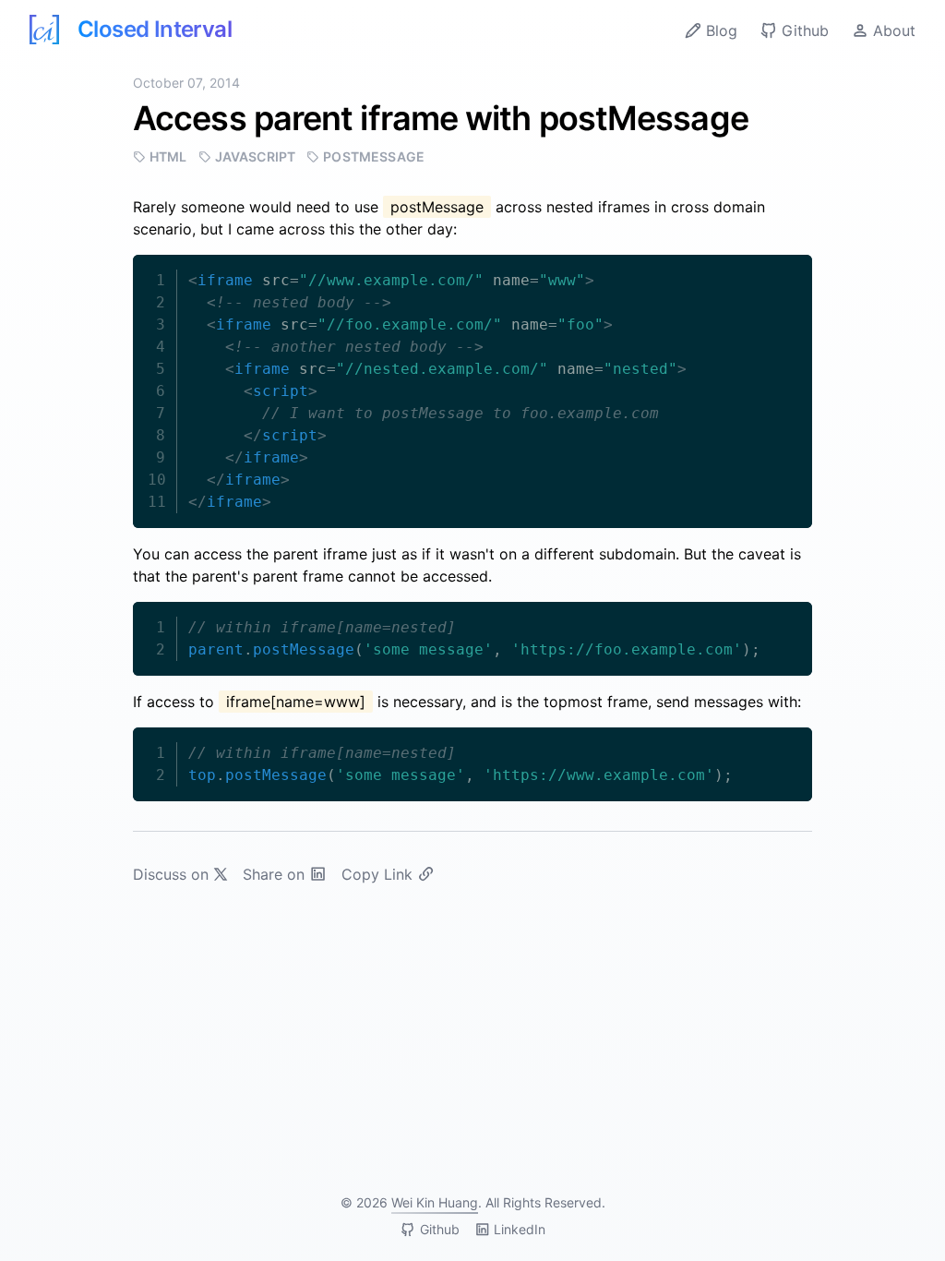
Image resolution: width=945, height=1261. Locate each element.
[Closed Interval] (44, 29)
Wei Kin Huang (434, 1202)
